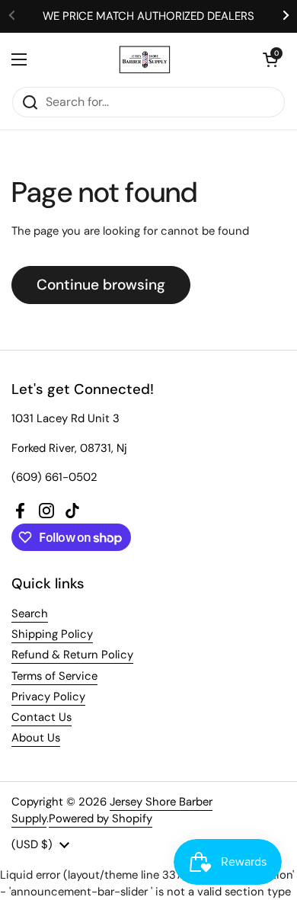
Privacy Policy (48, 696)
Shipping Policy (52, 634)
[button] (270, 59)
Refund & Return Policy (72, 654)
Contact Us (41, 717)
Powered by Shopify (100, 818)
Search (29, 613)
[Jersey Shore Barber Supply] (145, 59)
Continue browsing (101, 284)
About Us (35, 737)
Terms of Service (54, 676)
